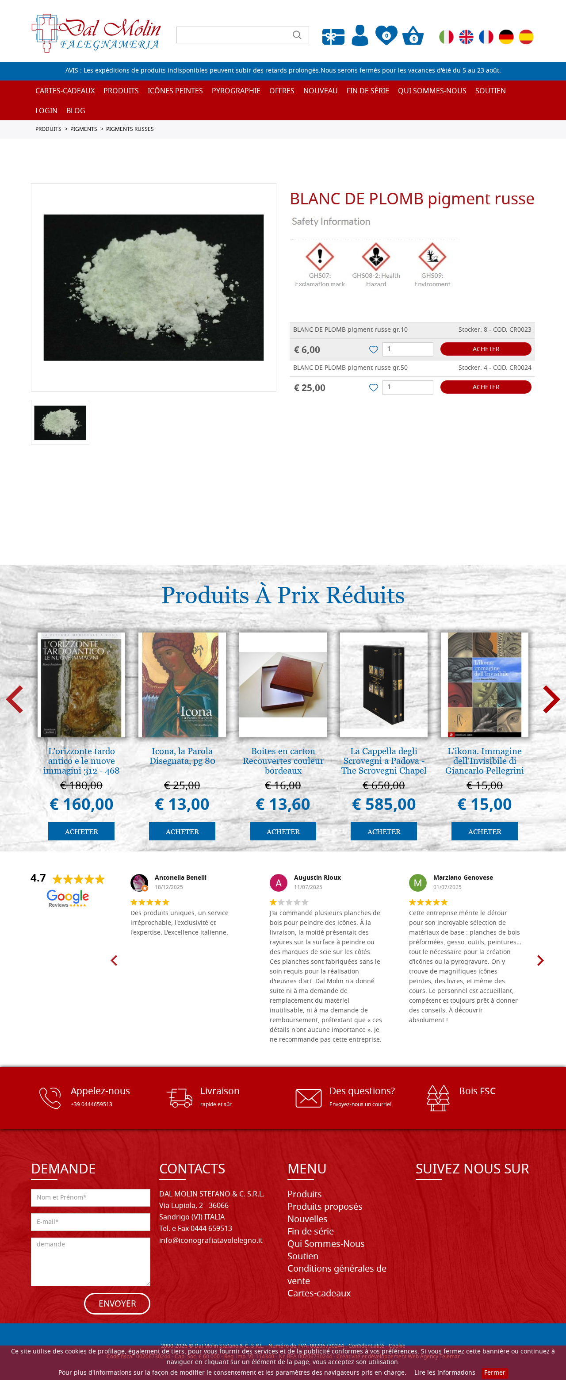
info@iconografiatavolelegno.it (211, 1241)
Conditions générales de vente (336, 1275)
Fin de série (310, 1232)
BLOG (75, 111)
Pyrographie (236, 91)
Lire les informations (444, 1373)
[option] (153, 287)
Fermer (494, 1373)
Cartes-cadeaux (65, 91)
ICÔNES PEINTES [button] (175, 91)
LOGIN (46, 111)
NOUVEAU (320, 91)
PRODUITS (48, 129)
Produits (304, 1195)
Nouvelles (307, 1220)
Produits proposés (325, 1207)
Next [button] (551, 699)
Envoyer (117, 1304)
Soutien (302, 1257)
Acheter (486, 350)
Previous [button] (14, 699)
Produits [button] (121, 91)
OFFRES (281, 91)
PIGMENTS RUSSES (130, 129)
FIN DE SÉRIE (368, 91)
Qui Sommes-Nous (432, 91)
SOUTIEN (490, 91)
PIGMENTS (83, 129)
